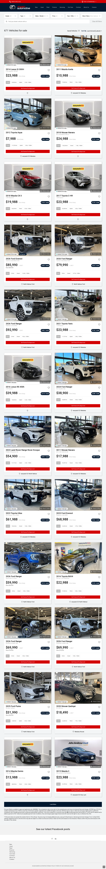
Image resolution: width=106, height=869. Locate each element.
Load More (53, 804)
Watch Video (46, 64)
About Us (86, 7)
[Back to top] (104, 867)
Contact (78, 7)
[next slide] (50, 51)
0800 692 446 (16, 1)
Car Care (70, 7)
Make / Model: (39, 16)
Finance (54, 7)
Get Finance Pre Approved (28, 88)
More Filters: (86, 16)
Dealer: (7, 16)
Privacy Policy (51, 866)
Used (42, 7)
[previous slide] (5, 51)
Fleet (48, 7)
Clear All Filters (97, 21)
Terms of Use (60, 866)
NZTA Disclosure (69, 866)
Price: (54, 16)
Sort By (83, 31)
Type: (21, 16)
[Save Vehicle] (49, 70)
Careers (94, 7)
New (36, 7)
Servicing (62, 7)
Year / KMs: (70, 16)
